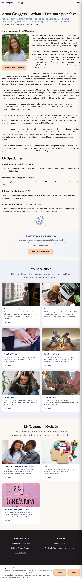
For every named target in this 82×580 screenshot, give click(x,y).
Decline (60, 572)
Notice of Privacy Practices (20, 548)
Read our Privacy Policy (20, 577)
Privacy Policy (21, 552)
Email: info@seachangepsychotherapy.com (61, 548)
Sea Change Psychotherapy (12, 2)
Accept (74, 572)
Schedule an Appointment (40, 251)
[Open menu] (78, 2)
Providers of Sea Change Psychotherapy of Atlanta (20, 25)
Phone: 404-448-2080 (61, 544)
